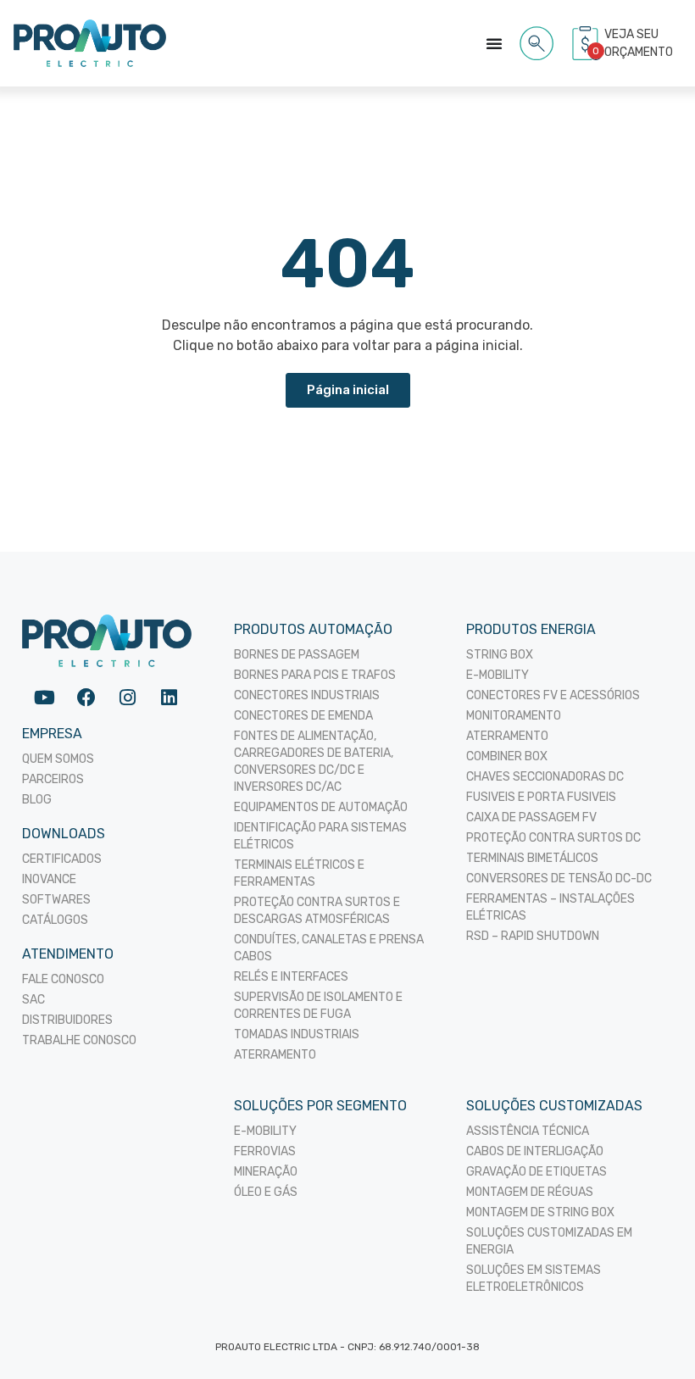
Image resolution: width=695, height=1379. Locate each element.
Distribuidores (67, 1020)
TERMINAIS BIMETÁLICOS (532, 858)
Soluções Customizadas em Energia (549, 1241)
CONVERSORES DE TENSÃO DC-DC (559, 878)
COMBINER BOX (507, 756)
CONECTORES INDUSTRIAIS (307, 695)
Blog (37, 799)
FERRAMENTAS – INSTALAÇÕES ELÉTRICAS (550, 907)
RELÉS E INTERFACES (291, 977)
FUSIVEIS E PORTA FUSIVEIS (541, 797)
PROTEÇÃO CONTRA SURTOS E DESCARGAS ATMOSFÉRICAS (317, 910)
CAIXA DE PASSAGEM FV (531, 817)
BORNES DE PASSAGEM (296, 655)
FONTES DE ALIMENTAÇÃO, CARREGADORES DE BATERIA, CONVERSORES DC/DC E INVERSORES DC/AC (313, 761)
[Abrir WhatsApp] (652, 1336)
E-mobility (265, 1131)
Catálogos (55, 920)
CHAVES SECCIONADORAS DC (545, 777)
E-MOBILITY (497, 675)
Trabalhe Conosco (79, 1040)
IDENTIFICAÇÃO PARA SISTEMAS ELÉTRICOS (320, 836)
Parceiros (53, 779)
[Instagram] (127, 697)
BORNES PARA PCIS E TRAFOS (315, 675)
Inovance (49, 879)
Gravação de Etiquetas (536, 1172)
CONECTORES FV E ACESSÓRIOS (553, 695)
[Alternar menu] (494, 43)
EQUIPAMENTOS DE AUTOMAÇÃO (321, 807)
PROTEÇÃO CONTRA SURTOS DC (553, 838)
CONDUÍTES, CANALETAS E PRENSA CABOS (329, 948)
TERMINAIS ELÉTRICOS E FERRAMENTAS (299, 873)
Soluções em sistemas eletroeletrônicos (533, 1278)
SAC (33, 1000)
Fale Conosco (63, 979)
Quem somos (58, 759)
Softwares (56, 899)
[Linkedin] (169, 697)
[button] (537, 40)
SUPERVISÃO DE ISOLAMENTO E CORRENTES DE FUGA (318, 1005)
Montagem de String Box (540, 1212)
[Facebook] (86, 697)
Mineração (265, 1172)
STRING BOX (499, 655)
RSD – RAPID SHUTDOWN (532, 936)
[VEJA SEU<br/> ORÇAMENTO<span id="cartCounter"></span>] (587, 43)
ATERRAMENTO (275, 1055)
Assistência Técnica (527, 1131)
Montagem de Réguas (529, 1192)
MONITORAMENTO (513, 716)
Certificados (62, 859)
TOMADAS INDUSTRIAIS (296, 1034)
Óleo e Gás (265, 1192)
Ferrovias (265, 1151)
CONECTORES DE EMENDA (303, 716)
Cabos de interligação (534, 1151)
